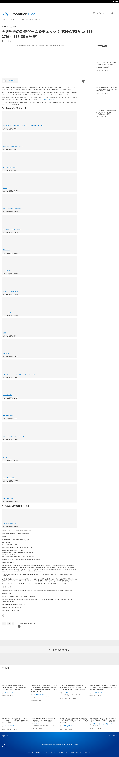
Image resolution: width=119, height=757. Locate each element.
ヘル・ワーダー (7, 395)
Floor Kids (6, 353)
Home (5, 19)
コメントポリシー (88, 752)
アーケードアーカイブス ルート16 (13, 146)
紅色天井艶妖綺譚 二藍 (9, 523)
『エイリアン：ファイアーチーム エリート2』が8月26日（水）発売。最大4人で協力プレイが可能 (15, 721)
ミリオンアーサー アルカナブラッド (13, 436)
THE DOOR (6, 250)
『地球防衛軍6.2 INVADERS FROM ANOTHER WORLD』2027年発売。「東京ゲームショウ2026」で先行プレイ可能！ (74, 687)
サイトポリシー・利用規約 (33, 752)
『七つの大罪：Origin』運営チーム (102, 724)
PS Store (22, 19)
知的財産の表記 (63, 752)
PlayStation (22, 13)
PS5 (9, 19)
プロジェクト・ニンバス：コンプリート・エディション (19, 374)
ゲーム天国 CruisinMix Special (12, 229)
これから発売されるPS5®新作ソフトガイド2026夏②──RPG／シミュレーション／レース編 (74, 721)
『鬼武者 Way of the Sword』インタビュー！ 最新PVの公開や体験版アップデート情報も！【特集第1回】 (103, 687)
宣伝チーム (66, 692)
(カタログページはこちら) (48, 99)
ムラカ (5, 457)
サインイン (101, 13)
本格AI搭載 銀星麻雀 (9, 416)
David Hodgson (38, 724)
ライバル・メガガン (9, 478)
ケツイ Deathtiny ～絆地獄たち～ (13, 208)
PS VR (16, 19)
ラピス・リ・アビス (9, 498)
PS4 (12, 19)
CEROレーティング (75, 752)
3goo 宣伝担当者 (9, 726)
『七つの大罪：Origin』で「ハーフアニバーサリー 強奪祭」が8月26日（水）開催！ (103, 720)
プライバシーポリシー (49, 752)
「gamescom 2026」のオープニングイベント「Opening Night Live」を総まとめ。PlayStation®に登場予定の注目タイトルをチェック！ (45, 688)
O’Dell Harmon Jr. (39, 694)
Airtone (5, 188)
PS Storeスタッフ (12, 80)
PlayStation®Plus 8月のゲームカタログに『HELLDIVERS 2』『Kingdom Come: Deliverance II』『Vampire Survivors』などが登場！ (106, 65)
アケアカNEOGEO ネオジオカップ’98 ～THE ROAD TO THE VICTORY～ (24, 126)
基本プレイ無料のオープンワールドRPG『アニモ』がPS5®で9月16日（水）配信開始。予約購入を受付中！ (106, 89)
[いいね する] (106, 70)
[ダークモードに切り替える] (94, 13)
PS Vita (9, 624)
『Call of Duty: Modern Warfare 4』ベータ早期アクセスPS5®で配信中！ (44, 720)
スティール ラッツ (8, 312)
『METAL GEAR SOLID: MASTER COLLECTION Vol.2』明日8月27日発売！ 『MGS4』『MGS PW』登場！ (15, 687)
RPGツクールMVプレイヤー (11, 167)
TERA (4, 333)
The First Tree (7, 271)
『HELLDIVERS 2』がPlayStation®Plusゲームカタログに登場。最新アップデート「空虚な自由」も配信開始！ (106, 112)
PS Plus (28, 19)
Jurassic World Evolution (10, 291)
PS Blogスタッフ (9, 692)
